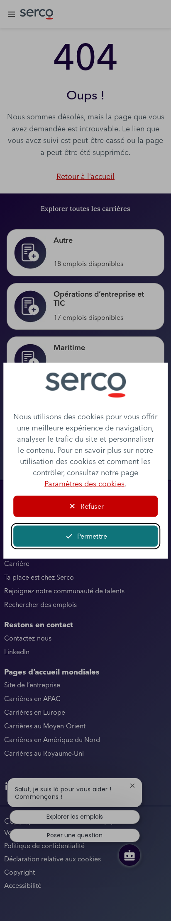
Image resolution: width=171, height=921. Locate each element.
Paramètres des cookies (84, 483)
